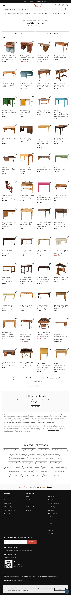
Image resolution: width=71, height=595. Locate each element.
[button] (4, 5)
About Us (50, 516)
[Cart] (67, 5)
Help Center (7, 496)
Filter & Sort (54, 33)
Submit (31, 541)
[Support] (67, 591)
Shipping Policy (8, 506)
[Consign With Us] (59, 5)
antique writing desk (53, 430)
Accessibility (7, 513)
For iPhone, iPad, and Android (11, 557)
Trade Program (29, 499)
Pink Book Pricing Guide (10, 510)
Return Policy (7, 503)
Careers (50, 523)
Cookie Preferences (23, 590)
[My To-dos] (56, 5)
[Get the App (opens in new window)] (8, 564)
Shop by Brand (51, 499)
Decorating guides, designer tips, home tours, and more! (18, 550)
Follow (36, 407)
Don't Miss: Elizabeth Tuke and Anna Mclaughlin (35, 1)
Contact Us (7, 499)
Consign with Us (30, 506)
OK (60, 589)
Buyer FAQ (28, 496)
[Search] (65, 9)
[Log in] (52, 5)
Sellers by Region (52, 506)
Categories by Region (53, 503)
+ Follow (18, 33)
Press (49, 527)
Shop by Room (51, 510)
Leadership (50, 520)
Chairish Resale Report (53, 534)
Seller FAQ (28, 510)
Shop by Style (51, 496)
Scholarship (51, 530)
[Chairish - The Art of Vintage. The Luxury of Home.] (38, 5)
